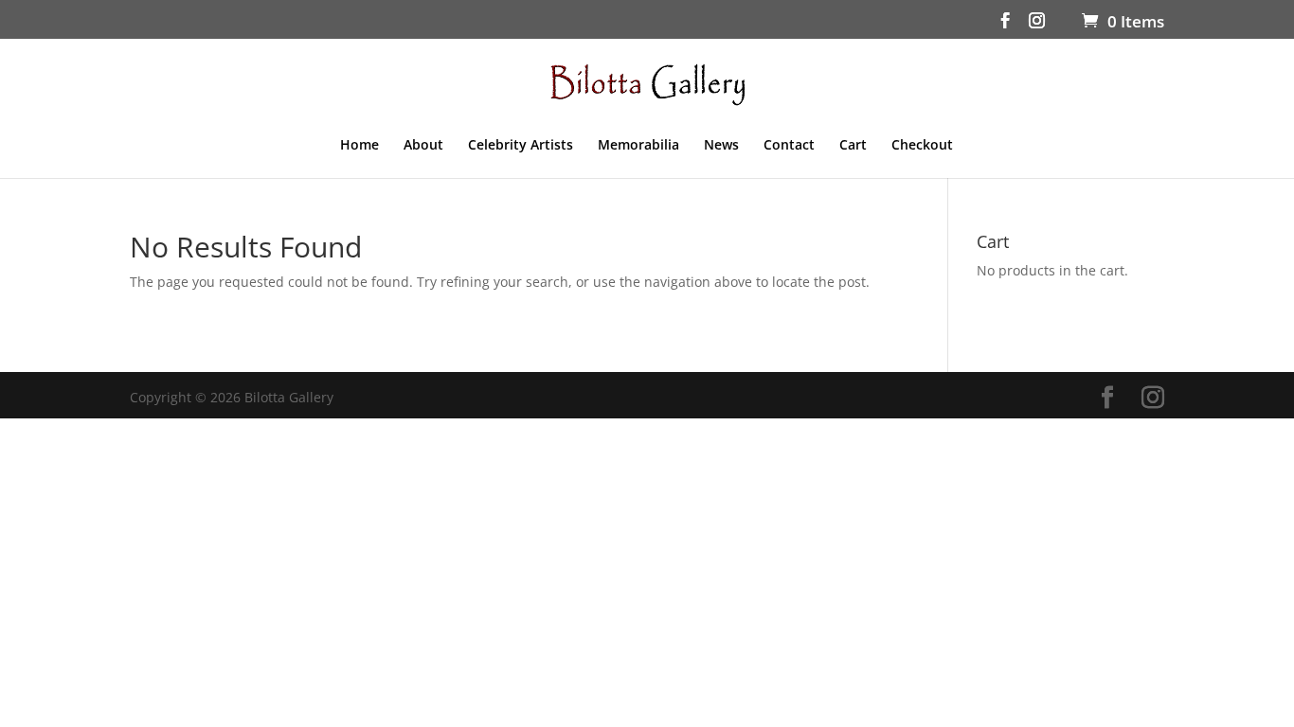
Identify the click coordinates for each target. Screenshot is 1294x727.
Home (359, 145)
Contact (789, 145)
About (423, 145)
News (721, 145)
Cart (853, 145)
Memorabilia (638, 145)
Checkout (922, 145)
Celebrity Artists (520, 145)
